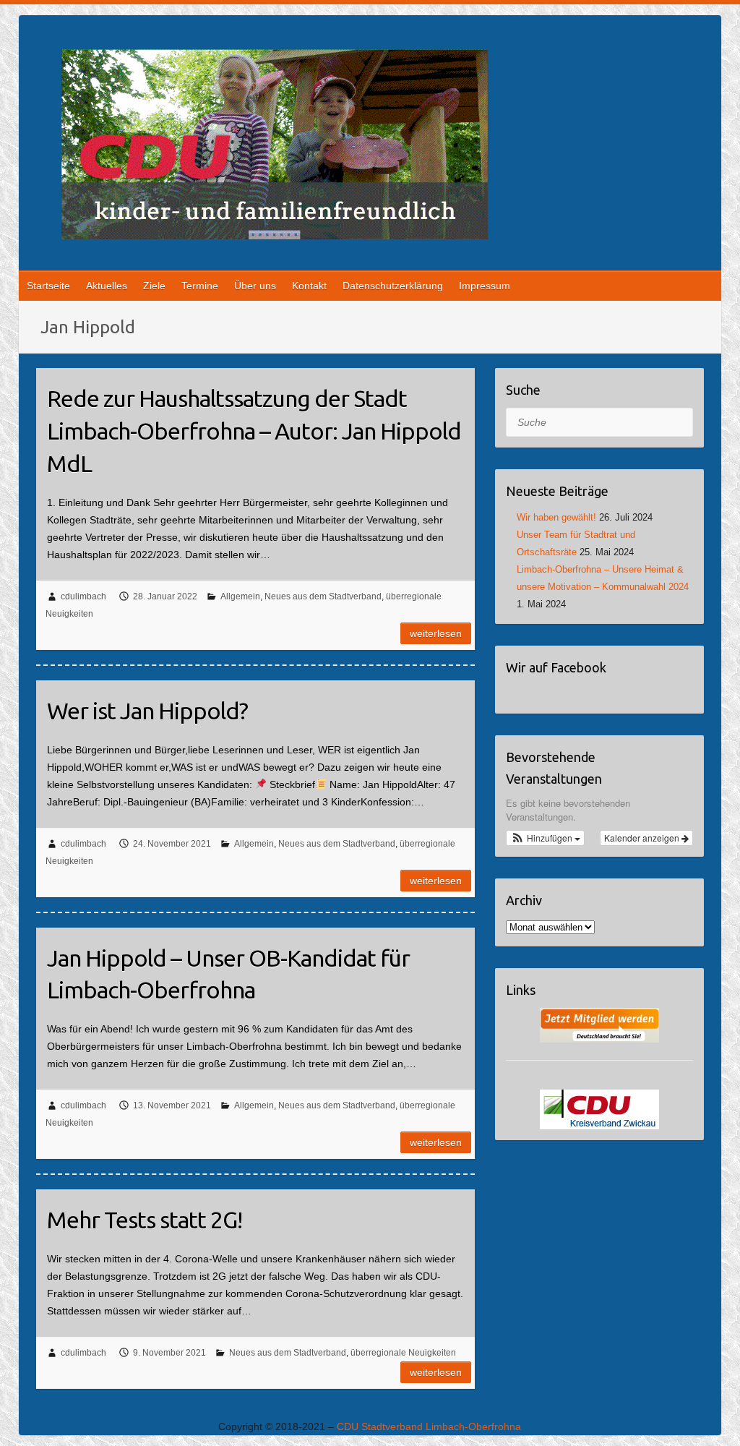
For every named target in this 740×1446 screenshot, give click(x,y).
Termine (199, 285)
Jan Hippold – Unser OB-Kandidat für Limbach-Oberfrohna (228, 974)
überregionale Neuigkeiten (403, 1353)
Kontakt (309, 285)
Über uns (255, 285)
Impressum (484, 285)
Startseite (48, 285)
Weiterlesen (436, 633)
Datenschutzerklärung (393, 285)
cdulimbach (83, 596)
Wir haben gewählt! (556, 517)
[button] (546, 838)
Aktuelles (106, 285)
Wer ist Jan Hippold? (147, 711)
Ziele (154, 285)
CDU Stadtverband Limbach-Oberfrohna (429, 1426)
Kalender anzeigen (642, 837)
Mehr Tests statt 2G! (144, 1220)
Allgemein (240, 596)
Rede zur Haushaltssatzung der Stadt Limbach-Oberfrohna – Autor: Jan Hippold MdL (254, 430)
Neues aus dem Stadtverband (323, 596)
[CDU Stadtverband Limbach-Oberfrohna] (274, 147)
